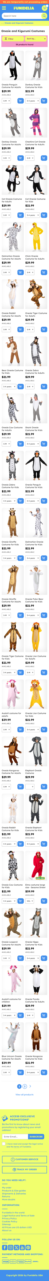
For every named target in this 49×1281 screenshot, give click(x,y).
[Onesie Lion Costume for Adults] (36, 637)
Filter (10, 39)
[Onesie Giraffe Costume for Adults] (13, 580)
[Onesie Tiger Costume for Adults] (36, 294)
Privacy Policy (9, 1218)
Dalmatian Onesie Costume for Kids (34, 543)
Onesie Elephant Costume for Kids (33, 829)
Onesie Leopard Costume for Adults (11, 943)
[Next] (30, 1086)
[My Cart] (45, 8)
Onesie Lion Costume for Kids (35, 714)
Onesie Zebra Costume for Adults (34, 371)
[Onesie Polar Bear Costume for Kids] (36, 580)
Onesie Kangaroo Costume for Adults (11, 772)
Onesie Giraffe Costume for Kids (10, 543)
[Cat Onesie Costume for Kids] (36, 180)
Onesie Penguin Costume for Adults (11, 86)
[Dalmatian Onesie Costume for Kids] (36, 523)
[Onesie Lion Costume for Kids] (36, 694)
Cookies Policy (9, 1221)
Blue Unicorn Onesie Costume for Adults (12, 1057)
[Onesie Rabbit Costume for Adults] (13, 294)
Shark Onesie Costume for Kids (33, 429)
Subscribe (36, 1136)
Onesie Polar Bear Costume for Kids (34, 600)
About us (6, 1230)
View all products (24, 1094)
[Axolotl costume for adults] (13, 694)
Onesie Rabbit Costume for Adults (11, 314)
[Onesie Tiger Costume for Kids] (13, 637)
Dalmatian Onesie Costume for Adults (11, 257)
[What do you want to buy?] (4, 8)
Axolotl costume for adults (11, 714)
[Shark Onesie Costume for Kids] (36, 408)
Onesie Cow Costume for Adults (12, 429)
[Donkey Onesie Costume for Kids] (36, 66)
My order (6, 1187)
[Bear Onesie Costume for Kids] (13, 351)
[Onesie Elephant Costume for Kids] (36, 809)
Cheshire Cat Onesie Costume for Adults (35, 143)
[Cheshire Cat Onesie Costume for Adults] (36, 123)
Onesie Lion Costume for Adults (35, 657)
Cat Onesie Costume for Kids (35, 200)
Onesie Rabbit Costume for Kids (10, 829)
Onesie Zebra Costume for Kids (10, 486)
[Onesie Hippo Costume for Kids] (36, 923)
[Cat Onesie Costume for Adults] (13, 180)
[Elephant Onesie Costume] (36, 751)
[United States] (4, 1248)
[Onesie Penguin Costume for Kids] (36, 466)
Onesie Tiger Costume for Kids (13, 657)
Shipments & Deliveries (14, 1193)
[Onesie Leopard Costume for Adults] (13, 923)
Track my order (26, 1169)
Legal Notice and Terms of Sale (18, 1215)
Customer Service (26, 1159)
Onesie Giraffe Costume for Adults (11, 600)
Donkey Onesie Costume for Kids (33, 86)
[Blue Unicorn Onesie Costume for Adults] (13, 1037)
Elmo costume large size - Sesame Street (35, 886)
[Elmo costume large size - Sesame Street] (36, 866)
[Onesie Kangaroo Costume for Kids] (36, 1037)
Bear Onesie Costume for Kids (12, 371)
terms (16, 1146)
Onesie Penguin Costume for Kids (33, 486)
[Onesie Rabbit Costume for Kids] (13, 809)
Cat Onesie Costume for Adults (12, 200)
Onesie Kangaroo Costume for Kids (34, 1057)
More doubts (8, 1199)
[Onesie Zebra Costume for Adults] (36, 351)
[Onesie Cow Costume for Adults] (13, 408)
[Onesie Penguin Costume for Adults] (13, 66)
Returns (6, 1196)
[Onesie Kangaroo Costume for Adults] (13, 751)
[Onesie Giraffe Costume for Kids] (13, 523)
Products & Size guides (14, 1190)
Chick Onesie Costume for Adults (34, 257)
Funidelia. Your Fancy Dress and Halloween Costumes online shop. (24, 8)
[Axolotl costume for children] (13, 980)
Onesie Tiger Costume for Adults (36, 314)
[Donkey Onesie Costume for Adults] (13, 123)
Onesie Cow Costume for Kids (12, 886)
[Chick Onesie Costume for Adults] (36, 237)
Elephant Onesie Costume (33, 772)
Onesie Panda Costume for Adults (34, 1000)
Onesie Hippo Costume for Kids (33, 943)
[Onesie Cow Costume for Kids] (13, 866)
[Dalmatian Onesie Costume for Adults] (13, 237)
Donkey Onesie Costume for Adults (11, 143)
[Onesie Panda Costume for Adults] (36, 980)
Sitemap (6, 1224)
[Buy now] (20, 101)
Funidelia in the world (13, 1212)
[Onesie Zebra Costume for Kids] (13, 466)
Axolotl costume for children (11, 1000)
